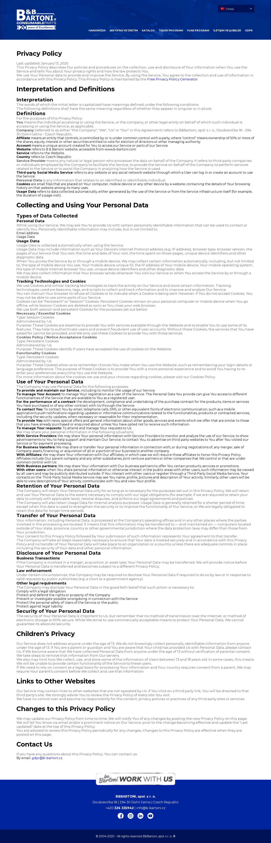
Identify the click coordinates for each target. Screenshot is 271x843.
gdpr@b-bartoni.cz (47, 758)
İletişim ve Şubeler (227, 30)
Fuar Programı (198, 30)
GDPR (249, 30)
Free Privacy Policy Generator (172, 79)
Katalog (148, 30)
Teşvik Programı (171, 30)
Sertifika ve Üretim (124, 30)
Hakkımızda (97, 30)
